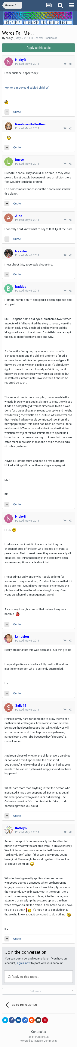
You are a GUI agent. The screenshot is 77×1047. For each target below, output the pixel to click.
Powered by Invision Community (38, 1040)
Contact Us (38, 1031)
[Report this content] (65, 64)
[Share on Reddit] (32, 1020)
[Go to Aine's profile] (8, 217)
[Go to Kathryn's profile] (8, 830)
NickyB (10, 38)
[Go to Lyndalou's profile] (8, 638)
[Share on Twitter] (5, 1020)
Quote (17, 112)
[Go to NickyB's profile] (8, 61)
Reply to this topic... (25, 977)
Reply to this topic (38, 47)
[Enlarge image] (14, 529)
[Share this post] (70, 64)
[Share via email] (38, 1020)
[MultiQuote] (6, 112)
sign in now (23, 963)
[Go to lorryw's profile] (8, 161)
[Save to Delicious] (25, 1020)
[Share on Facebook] (12, 1020)
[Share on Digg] (18, 1020)
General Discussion (46, 38)
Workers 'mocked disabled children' (26, 87)
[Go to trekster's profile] (8, 253)
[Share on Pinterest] (45, 1020)
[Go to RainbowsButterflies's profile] (8, 126)
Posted (27, 63)
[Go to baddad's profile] (8, 288)
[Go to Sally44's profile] (8, 707)
